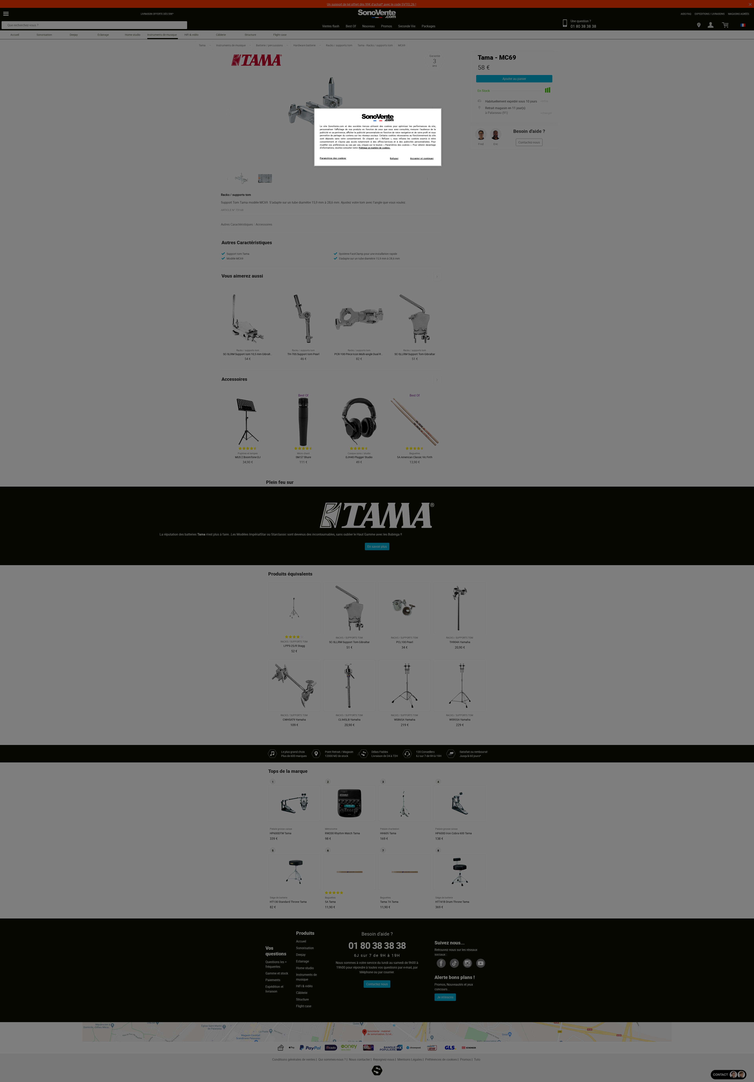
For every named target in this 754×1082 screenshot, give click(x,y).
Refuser (394, 158)
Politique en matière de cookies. (374, 147)
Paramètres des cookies (333, 158)
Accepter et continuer (422, 158)
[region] (378, 137)
